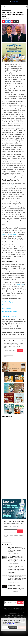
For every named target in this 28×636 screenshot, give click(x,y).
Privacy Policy (10, 623)
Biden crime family (16, 319)
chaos (17, 321)
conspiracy (22, 321)
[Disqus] (14, 438)
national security (13, 327)
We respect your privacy (20, 610)
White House (21, 328)
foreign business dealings (9, 234)
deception (12, 323)
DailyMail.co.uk (6, 308)
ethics (4, 325)
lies (7, 327)
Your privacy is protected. (8, 355)
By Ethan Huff (15, 591)
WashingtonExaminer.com (9, 311)
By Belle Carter (16, 553)
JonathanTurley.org (7, 302)
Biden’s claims (19, 284)
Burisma (12, 321)
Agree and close (12, 627)
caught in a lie (9, 185)
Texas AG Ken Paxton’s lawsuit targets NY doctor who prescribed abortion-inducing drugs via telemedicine (16, 549)
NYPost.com (5, 305)
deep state (18, 323)
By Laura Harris (16, 573)
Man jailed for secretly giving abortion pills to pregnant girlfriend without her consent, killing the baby (17, 579)
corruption (5, 323)
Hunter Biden (10, 325)
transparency (13, 328)
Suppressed (5, 328)
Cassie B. (11, 18)
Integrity (17, 325)
